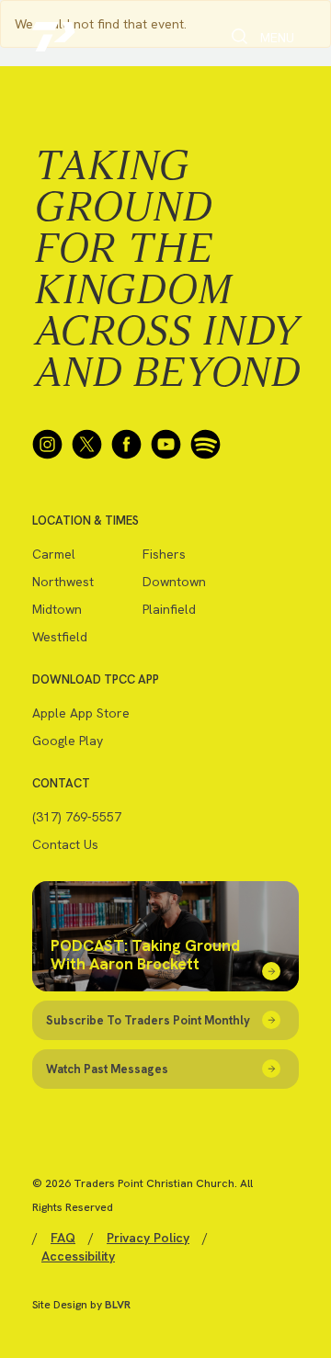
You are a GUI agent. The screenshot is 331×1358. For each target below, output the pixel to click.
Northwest (63, 581)
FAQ (63, 1237)
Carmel (53, 554)
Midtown (57, 609)
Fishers (164, 554)
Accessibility (78, 1256)
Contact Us (65, 844)
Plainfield (169, 609)
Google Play (67, 740)
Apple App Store (81, 713)
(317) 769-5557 (76, 817)
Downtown (174, 581)
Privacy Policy (148, 1237)
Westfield (59, 636)
